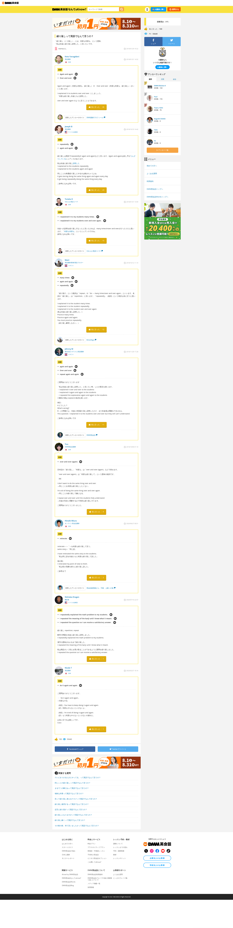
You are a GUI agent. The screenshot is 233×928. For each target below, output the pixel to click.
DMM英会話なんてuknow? (71, 878)
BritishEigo (90, 340)
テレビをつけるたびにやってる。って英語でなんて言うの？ (78, 777)
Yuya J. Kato (158, 108)
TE (155, 141)
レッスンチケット (119, 858)
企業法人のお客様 (157, 858)
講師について (118, 844)
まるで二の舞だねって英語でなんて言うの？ (72, 788)
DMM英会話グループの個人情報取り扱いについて (100, 879)
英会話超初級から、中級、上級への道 (100, 588)
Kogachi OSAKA (160, 119)
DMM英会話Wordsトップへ (157, 197)
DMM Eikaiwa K (160, 86)
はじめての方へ (67, 844)
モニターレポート (68, 858)
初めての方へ (152, 166)
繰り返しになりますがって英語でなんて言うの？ (73, 815)
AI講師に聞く (160, 9)
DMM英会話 (91, 435)
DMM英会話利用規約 (95, 874)
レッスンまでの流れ (120, 847)
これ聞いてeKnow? (94, 862)
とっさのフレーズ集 (120, 878)
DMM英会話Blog (68, 885)
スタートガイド (67, 847)
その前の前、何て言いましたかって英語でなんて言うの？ (77, 825)
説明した (76, 163)
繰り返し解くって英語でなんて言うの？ (70, 820)
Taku (156, 130)
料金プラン (92, 844)
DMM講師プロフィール (95, 117)
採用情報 (91, 887)
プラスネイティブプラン (96, 847)
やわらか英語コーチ (94, 251)
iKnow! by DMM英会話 (70, 874)
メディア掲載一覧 (94, 883)
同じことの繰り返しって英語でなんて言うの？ (72, 783)
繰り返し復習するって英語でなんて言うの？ (72, 804)
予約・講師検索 (118, 851)
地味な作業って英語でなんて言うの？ (69, 793)
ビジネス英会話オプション (97, 858)
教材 (114, 855)
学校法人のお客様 (157, 865)
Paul (155, 97)
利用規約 (150, 181)
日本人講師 (66, 855)
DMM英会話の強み (68, 851)
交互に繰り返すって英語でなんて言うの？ (71, 809)
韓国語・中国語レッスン (96, 851)
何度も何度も (69, 231)
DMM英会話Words (68, 882)
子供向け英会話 (93, 855)
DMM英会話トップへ (155, 189)
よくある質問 (152, 173)
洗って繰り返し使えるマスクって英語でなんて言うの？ (76, 799)
